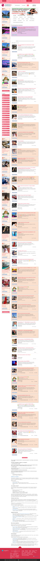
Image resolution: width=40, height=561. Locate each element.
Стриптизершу (14, 539)
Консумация (23, 5)
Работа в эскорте (15, 476)
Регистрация (7, 2)
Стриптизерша (4, 128)
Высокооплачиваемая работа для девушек (18, 22)
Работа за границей (32, 20)
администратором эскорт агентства (24, 513)
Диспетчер (3, 115)
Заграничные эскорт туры (16, 529)
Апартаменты (14, 518)
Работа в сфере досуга (16, 531)
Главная (23, 550)
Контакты (26, 551)
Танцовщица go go (5, 130)
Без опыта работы (5, 113)
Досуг (3, 100)
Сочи (23, 20)
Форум (30, 550)
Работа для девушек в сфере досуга (17, 516)
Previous (10, 32)
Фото (22, 552)
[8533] (24, 11)
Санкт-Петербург (15, 553)
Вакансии (26, 550)
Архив (30, 551)
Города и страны (34, 550)
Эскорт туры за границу (25, 555)
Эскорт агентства (4, 104)
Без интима (4, 111)
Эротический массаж (5, 102)
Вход (3, 2)
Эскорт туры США (15, 482)
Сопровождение (4, 126)
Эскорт (21, 33)
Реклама (23, 551)
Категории (33, 551)
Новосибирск (14, 20)
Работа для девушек (15, 507)
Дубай (27, 20)
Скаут (3, 124)
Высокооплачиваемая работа (5, 95)
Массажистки (24, 553)
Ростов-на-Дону (20, 20)
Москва (11, 553)
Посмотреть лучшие (24, 457)
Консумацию (14, 541)
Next (39, 32)
